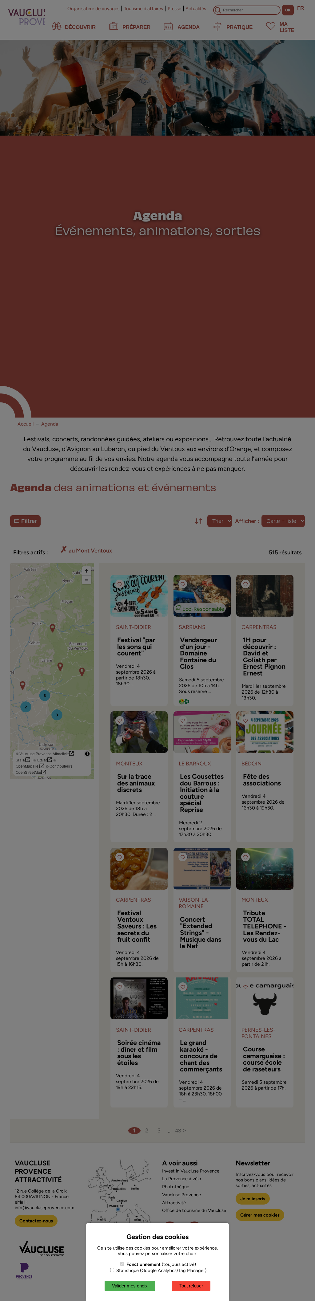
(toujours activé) (161, 1264)
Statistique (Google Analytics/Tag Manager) (160, 1270)
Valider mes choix (130, 1285)
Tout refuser (191, 1285)
